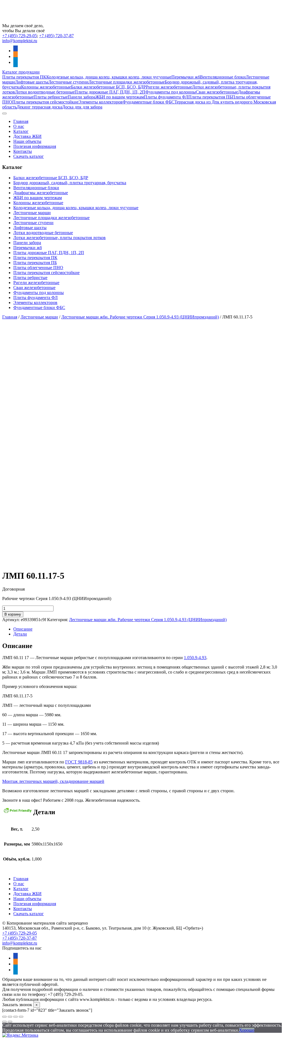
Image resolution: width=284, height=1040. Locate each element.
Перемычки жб (185, 77)
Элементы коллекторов (100, 102)
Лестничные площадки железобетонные (126, 82)
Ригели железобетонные (169, 87)
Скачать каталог (28, 156)
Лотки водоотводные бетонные (45, 92)
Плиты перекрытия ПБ (210, 97)
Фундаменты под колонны (170, 92)
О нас (18, 126)
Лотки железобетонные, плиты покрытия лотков (59, 237)
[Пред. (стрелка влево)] (4, 1022)
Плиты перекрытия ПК (24, 77)
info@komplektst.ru (19, 40)
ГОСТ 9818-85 (79, 762)
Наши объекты (27, 141)
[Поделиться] (15, 1017)
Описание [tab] (22, 629)
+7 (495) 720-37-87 (56, 35)
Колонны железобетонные (46, 87)
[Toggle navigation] (4, 113)
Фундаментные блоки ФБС (148, 102)
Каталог (21, 131)
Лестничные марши (32, 212)
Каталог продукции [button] (21, 72)
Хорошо (246, 1030)
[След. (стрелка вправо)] (10, 1022)
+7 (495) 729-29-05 (19, 35)
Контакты (22, 151)
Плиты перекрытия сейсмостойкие (45, 102)
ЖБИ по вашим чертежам (119, 97)
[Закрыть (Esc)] (21, 1017)
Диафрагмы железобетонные (40, 192)
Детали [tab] (20, 634)
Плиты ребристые (51, 97)
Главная (20, 121)
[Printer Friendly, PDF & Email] (17, 813)
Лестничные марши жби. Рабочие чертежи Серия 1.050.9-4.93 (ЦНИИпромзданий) (140, 317)
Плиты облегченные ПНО (38, 267)
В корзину (12, 614)
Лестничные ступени (68, 82)
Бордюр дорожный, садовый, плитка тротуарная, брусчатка (69, 182)
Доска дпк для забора (82, 107)
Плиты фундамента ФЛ (166, 97)
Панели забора (81, 97)
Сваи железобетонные (217, 92)
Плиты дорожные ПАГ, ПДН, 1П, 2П (110, 92)
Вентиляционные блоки (223, 77)
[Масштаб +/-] (4, 1017)
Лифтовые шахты (31, 82)
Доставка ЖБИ (27, 136)
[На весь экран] (10, 1017)
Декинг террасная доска (39, 107)
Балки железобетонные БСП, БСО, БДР (108, 87)
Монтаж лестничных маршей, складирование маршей (53, 781)
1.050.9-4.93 (195, 657)
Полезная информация (34, 146)
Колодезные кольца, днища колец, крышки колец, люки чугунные (108, 77)
